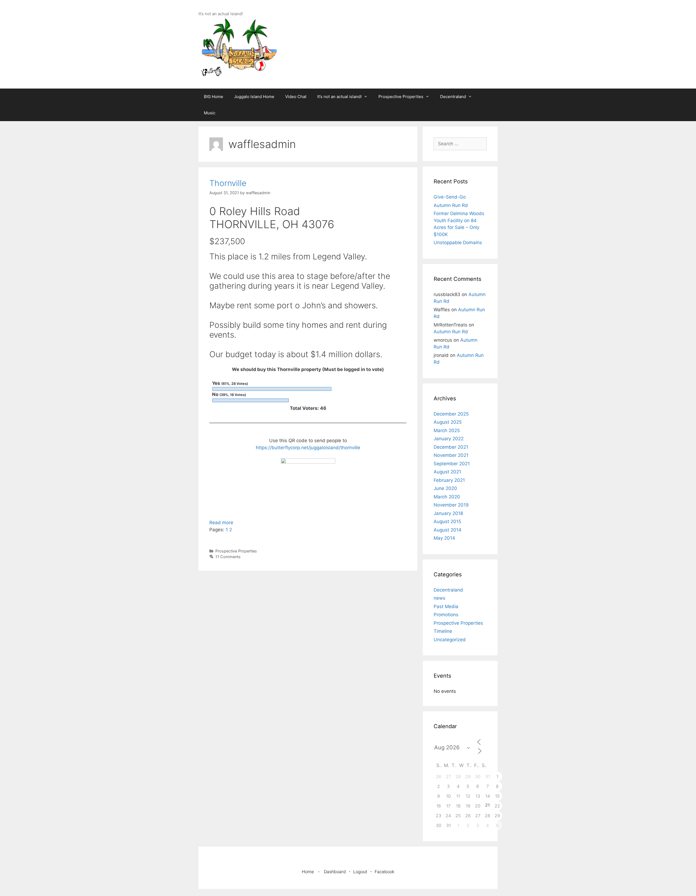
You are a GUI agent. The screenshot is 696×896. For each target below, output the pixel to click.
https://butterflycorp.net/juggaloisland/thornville (308, 447)
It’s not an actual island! (339, 96)
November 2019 (451, 505)
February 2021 (449, 480)
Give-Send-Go (450, 197)
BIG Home (213, 96)
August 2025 (448, 422)
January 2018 (448, 513)
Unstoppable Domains (458, 242)
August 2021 (447, 471)
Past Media (446, 606)
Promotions (446, 614)
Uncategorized (450, 639)
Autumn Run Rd (451, 205)
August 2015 (447, 521)
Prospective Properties (400, 96)
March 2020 (447, 496)
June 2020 (445, 488)
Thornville (227, 183)
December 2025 (451, 414)
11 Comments (228, 556)
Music (209, 112)
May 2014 (444, 538)
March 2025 (447, 430)
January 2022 (449, 438)
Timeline (443, 631)
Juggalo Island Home (254, 96)
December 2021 (451, 447)
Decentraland (453, 96)
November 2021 (451, 455)
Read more (221, 522)
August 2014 (447, 530)
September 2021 (452, 463)
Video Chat (295, 96)
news (439, 598)
